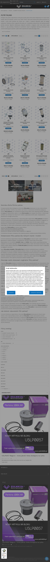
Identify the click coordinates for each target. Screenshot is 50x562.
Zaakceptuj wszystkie (36, 292)
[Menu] (6, 549)
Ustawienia (11, 292)
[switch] (4, 557)
